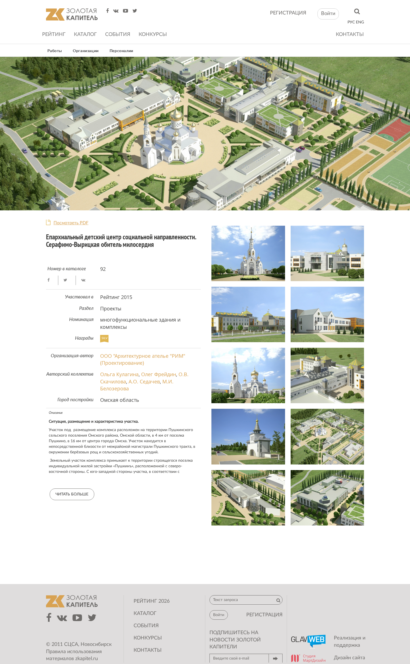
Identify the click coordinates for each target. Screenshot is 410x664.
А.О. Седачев (144, 381)
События (117, 34)
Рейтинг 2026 (152, 601)
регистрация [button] (264, 614)
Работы (54, 51)
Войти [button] (328, 13)
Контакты (350, 34)
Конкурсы (153, 34)
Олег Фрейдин (158, 374)
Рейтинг (54, 34)
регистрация (288, 13)
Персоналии (121, 51)
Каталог (85, 34)
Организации (86, 51)
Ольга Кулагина (119, 374)
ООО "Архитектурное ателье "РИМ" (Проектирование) (142, 359)
